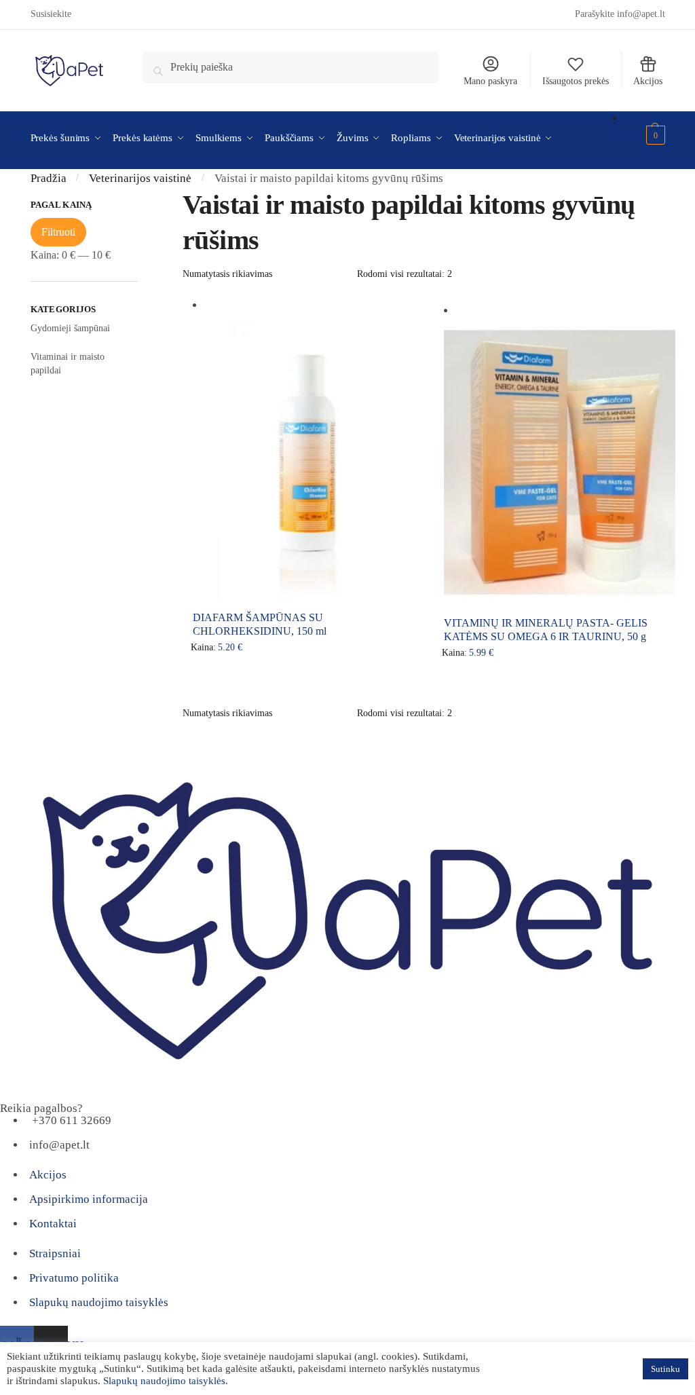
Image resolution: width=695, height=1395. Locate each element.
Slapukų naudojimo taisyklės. (165, 1380)
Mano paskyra (490, 81)
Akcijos (647, 81)
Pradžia (49, 178)
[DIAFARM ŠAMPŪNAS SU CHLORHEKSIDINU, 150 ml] (308, 456)
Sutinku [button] (665, 1369)
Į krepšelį (308, 678)
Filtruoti (58, 232)
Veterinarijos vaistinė (140, 178)
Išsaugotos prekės (575, 81)
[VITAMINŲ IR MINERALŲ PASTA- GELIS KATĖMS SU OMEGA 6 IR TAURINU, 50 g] (559, 462)
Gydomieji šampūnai (70, 328)
